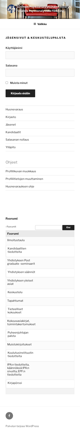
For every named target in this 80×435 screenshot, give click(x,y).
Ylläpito (11, 147)
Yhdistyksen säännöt (21, 272)
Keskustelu (15, 292)
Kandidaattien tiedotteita (17, 250)
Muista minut (18, 83)
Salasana (11, 65)
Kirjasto (11, 117)
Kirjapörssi (15, 383)
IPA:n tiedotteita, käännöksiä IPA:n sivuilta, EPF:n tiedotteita (18, 369)
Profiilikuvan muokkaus (21, 171)
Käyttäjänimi (14, 48)
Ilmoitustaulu (16, 240)
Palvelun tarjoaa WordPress (22, 426)
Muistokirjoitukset (19, 344)
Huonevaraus (14, 109)
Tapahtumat (15, 300)
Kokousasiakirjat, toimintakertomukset (21, 322)
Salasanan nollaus (17, 139)
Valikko (42, 24)
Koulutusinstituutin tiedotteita (20, 354)
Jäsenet (11, 124)
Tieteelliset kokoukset (15, 310)
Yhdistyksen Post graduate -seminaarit (21, 262)
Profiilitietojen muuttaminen (24, 179)
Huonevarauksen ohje (20, 186)
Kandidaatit (13, 132)
